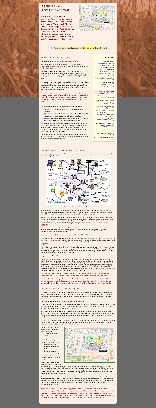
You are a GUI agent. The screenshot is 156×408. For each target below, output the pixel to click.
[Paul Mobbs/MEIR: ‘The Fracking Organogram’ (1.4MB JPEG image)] (78, 205)
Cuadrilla (70, 251)
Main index (58, 48)
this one (77, 154)
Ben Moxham (66, 238)
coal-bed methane (87, 223)
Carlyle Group (103, 247)
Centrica (98, 261)
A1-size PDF (48, 116)
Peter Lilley (72, 266)
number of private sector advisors (93, 259)
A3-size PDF (48, 109)
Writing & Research (89, 48)
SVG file (46, 118)
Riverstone (71, 247)
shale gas (77, 223)
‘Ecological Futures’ (77, 48)
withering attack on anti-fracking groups (91, 268)
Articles (98, 48)
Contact (104, 48)
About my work (66, 48)
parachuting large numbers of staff (74, 242)
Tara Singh (77, 261)
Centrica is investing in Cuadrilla (69, 263)
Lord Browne (107, 238)
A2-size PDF (48, 113)
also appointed (56, 266)
